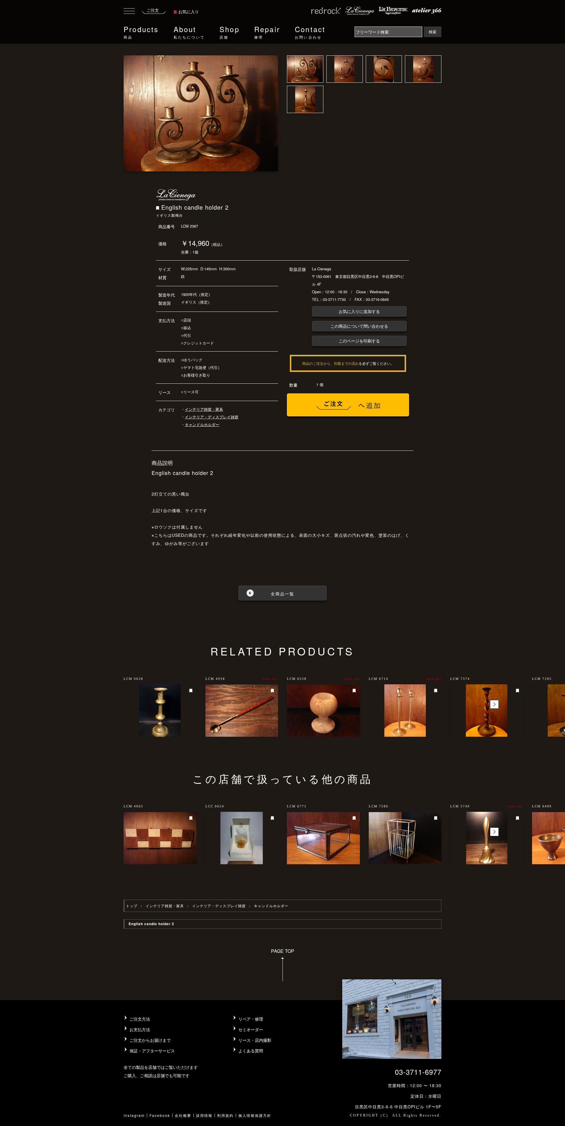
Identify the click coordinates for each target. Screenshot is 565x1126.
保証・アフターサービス (152, 1051)
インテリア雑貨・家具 (204, 409)
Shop (230, 31)
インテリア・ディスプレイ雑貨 (211, 417)
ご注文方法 (139, 1019)
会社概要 (183, 1115)
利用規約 (225, 1115)
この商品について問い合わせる (359, 326)
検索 (432, 31)
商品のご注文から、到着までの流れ (330, 363)
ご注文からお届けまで (150, 1040)
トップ (131, 905)
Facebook (159, 1115)
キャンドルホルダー (202, 424)
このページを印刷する (359, 341)
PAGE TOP (282, 951)
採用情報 (204, 1115)
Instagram (134, 1115)
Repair (267, 31)
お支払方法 (139, 1029)
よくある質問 (250, 1051)
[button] (494, 704)
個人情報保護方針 (254, 1115)
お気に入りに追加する (359, 311)
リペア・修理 (250, 1019)
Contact (310, 31)
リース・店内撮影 (254, 1040)
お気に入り (188, 11)
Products (141, 31)
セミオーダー (250, 1029)
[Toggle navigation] (129, 12)
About (189, 31)
